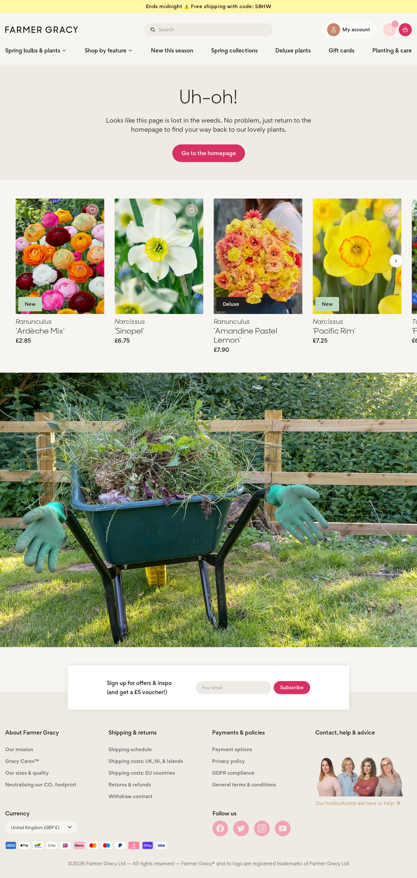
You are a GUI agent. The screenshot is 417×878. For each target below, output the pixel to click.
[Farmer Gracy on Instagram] (262, 828)
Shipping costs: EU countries (141, 773)
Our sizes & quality (27, 773)
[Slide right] (396, 260)
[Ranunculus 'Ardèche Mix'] (60, 256)
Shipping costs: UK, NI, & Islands (145, 761)
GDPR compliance (233, 773)
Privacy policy (228, 761)
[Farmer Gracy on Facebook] (220, 828)
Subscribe (292, 687)
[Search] (153, 30)
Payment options (232, 749)
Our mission (19, 749)
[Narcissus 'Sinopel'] (159, 256)
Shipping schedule (130, 749)
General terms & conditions (244, 784)
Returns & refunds (129, 784)
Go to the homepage (208, 153)
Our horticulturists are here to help (354, 803)
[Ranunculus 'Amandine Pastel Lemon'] (258, 256)
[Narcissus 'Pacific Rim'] (357, 256)
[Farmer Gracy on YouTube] (283, 828)
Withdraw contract (130, 796)
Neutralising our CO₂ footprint (40, 784)
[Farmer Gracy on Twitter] (241, 828)
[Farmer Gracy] (41, 29)
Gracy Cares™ (22, 761)
